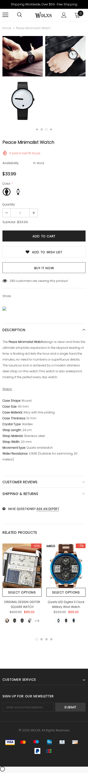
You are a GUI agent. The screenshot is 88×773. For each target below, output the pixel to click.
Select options (22, 592)
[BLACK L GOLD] (14, 620)
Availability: (10, 163)
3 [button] (46, 129)
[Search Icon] (19, 14)
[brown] (74, 620)
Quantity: (8, 204)
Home (6, 28)
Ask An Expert (47, 509)
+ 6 (37, 621)
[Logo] (43, 15)
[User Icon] (63, 15)
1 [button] (37, 129)
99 (11, 281)
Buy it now (44, 268)
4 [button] (51, 129)
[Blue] (58, 620)
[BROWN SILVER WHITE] (7, 620)
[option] (22, 79)
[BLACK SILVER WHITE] (30, 620)
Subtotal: (9, 222)
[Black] (66, 620)
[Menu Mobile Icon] (5, 15)
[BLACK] (22, 620)
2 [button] (42, 129)
